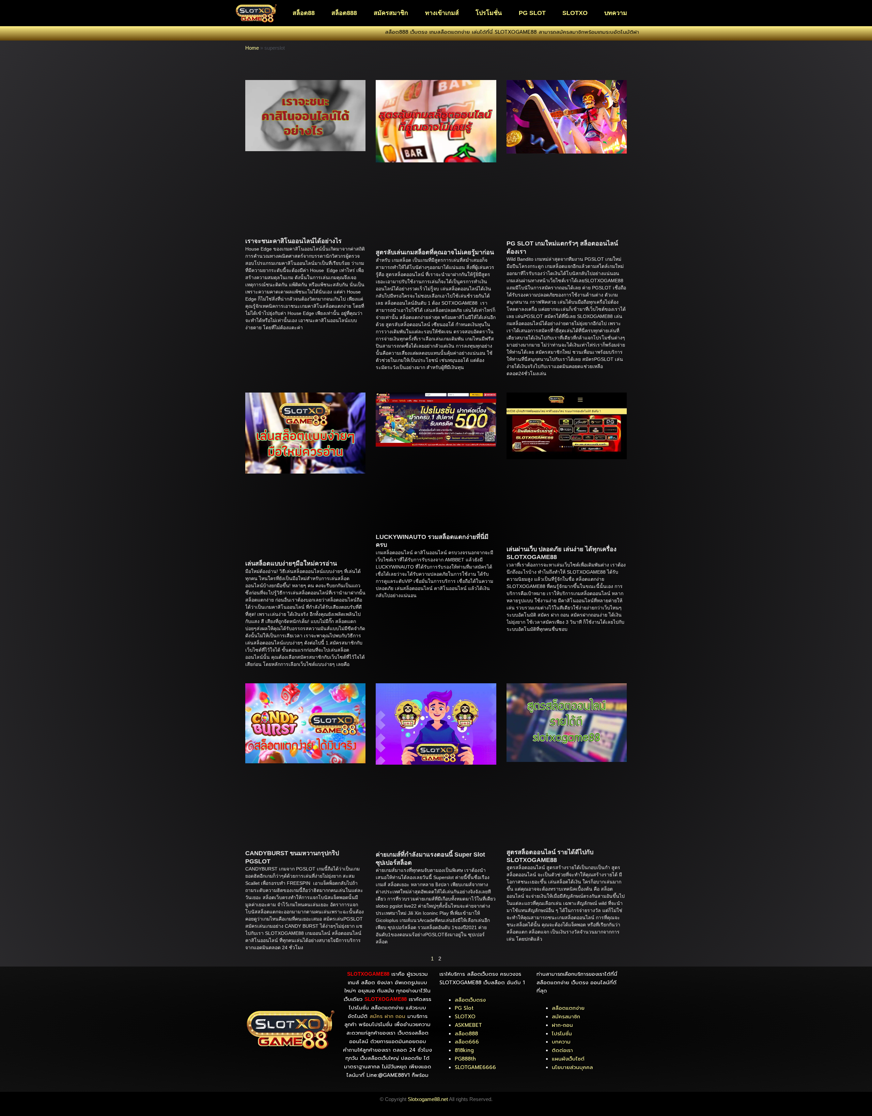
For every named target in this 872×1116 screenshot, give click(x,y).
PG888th (465, 1059)
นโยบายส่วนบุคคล (572, 1067)
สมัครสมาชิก (391, 13)
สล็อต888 (344, 13)
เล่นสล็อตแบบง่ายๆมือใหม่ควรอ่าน (291, 563)
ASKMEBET (468, 1025)
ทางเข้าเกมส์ (442, 13)
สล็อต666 (467, 1042)
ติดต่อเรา (562, 1050)
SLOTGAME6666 (475, 1067)
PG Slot (464, 1008)
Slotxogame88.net (428, 1099)
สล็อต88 (304, 13)
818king (464, 1050)
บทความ (615, 13)
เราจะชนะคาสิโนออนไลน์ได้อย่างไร (293, 241)
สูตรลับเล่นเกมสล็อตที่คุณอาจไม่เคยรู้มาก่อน (435, 252)
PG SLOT (532, 13)
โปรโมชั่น (489, 13)
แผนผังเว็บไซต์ (568, 1059)
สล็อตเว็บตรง (470, 1000)
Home (252, 48)
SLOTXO (575, 13)
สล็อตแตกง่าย (568, 1008)
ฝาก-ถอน (562, 1025)
